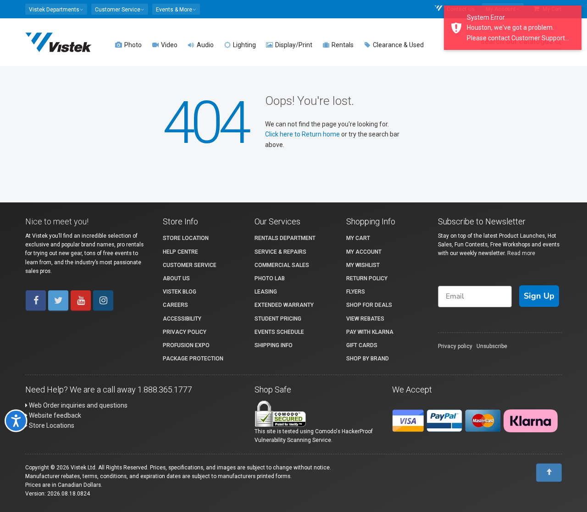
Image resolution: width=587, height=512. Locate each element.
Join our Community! (190, 340)
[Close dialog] (488, 178)
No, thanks (190, 370)
